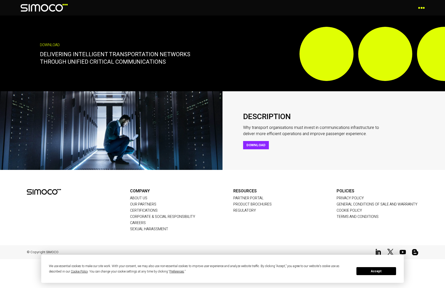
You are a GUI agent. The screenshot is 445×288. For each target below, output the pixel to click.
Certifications (144, 210)
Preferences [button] (176, 271)
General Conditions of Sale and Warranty (377, 204)
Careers (138, 223)
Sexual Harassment (149, 229)
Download (256, 145)
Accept (376, 271)
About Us (138, 198)
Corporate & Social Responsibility (162, 216)
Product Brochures (252, 204)
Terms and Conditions (358, 216)
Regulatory (244, 210)
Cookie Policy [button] (79, 271)
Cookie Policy (349, 210)
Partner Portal (248, 198)
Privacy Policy (350, 198)
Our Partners (143, 204)
